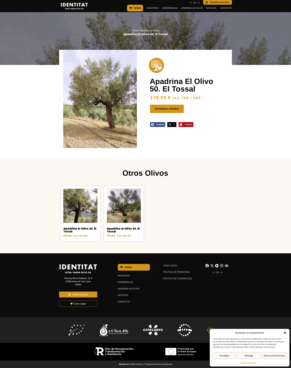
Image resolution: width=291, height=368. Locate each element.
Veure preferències (274, 355)
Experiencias (170, 8)
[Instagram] (221, 265)
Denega (249, 355)
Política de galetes (248, 362)
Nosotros (153, 8)
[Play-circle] (217, 265)
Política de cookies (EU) (177, 278)
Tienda (137, 8)
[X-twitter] (212, 265)
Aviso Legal (170, 265)
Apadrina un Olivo (149, 30)
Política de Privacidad (176, 272)
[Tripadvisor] (226, 265)
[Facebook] (207, 265)
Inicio (135, 30)
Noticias (211, 8)
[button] (284, 332)
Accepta (224, 355)
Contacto (226, 8)
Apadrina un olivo (192, 8)
